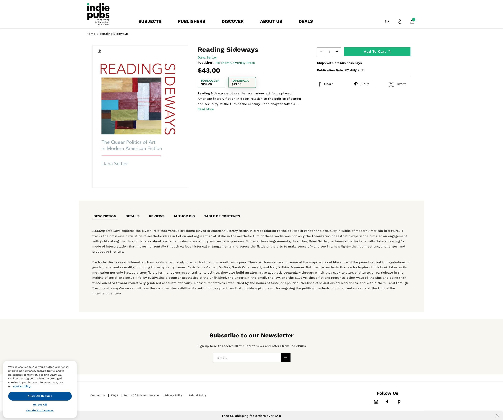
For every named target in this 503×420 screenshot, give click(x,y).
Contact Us (97, 395)
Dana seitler (207, 57)
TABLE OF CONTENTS (222, 216)
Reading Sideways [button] (114, 34)
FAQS (114, 395)
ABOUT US (271, 21)
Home (90, 34)
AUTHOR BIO (184, 216)
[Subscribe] (285, 357)
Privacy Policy (174, 395)
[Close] (497, 416)
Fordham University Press (235, 63)
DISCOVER (233, 21)
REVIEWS (156, 216)
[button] (387, 21)
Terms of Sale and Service (141, 395)
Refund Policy (197, 395)
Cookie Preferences (40, 410)
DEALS (306, 21)
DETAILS (133, 216)
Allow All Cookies (40, 395)
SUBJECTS (150, 21)
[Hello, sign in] (399, 21)
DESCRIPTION (105, 216)
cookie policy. (22, 386)
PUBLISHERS (191, 21)
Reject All (40, 404)
